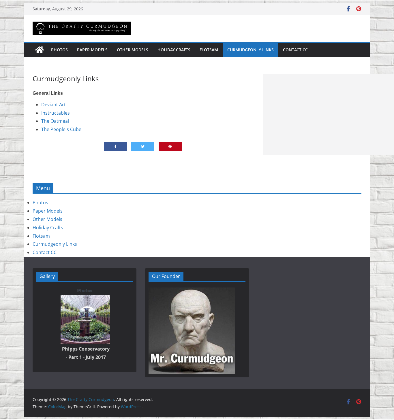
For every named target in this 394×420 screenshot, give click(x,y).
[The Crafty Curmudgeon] (39, 50)
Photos (59, 49)
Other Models (132, 49)
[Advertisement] (328, 114)
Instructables (55, 113)
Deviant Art (53, 104)
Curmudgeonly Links (250, 49)
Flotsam (209, 49)
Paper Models (92, 49)
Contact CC (295, 49)
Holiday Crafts (173, 49)
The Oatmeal (55, 121)
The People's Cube (61, 129)
